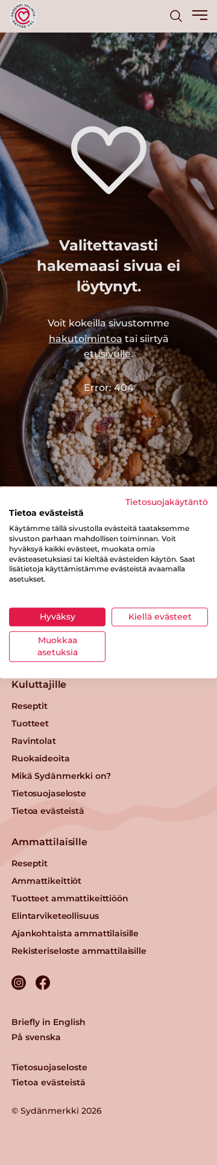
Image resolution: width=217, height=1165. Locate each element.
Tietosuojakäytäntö (166, 502)
